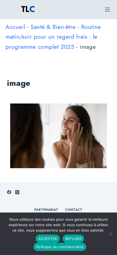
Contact (73, 210)
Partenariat (46, 210)
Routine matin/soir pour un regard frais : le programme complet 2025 (53, 36)
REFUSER (73, 238)
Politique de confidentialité (60, 247)
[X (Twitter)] (17, 192)
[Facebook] (9, 192)
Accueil (15, 26)
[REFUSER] (110, 233)
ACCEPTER (47, 238)
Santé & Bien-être (53, 26)
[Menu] (107, 9)
